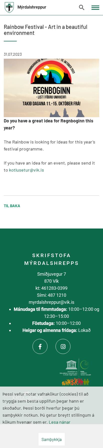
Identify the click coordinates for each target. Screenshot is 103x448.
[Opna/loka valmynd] (95, 7)
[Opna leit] (82, 8)
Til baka (12, 205)
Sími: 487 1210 (51, 295)
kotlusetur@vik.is (26, 170)
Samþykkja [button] (52, 439)
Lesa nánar (59, 422)
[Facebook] (40, 346)
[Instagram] (63, 346)
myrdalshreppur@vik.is (51, 302)
